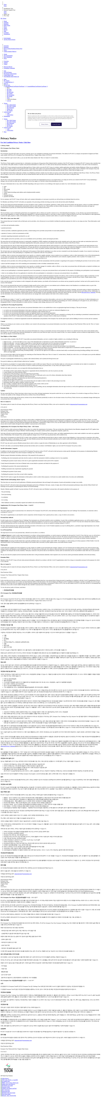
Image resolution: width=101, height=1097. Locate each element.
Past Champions (8, 57)
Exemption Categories (9, 68)
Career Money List (8, 75)
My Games (9, 93)
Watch (5, 28)
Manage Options (44, 124)
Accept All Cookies (56, 124)
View (5, 4)
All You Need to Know (9, 39)
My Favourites (10, 95)
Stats (5, 31)
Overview (6, 45)
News (5, 27)
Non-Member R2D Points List (11, 76)
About (5, 54)
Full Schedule (7, 38)
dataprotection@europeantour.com (78, 404)
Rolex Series (7, 25)
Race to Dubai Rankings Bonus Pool (13, 48)
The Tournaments (8, 55)
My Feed (9, 90)
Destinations (7, 34)
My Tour (9, 89)
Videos (5, 64)
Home (5, 21)
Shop (8, 98)
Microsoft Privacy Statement (88, 292)
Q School (6, 32)
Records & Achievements (10, 73)
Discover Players (8, 66)
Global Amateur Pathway (10, 51)
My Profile (9, 96)
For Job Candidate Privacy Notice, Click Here (15, 142)
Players (5, 29)
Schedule (6, 22)
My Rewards (10, 92)
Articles (6, 62)
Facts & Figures (8, 72)
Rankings (6, 24)
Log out (9, 100)
